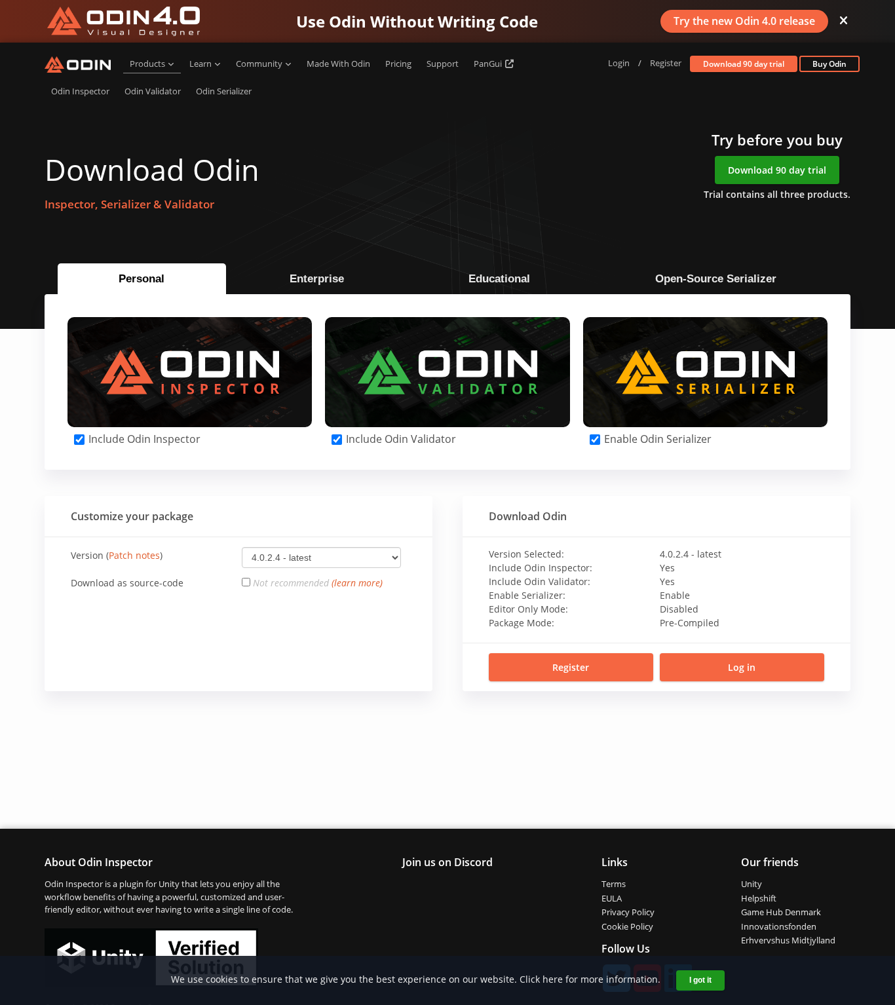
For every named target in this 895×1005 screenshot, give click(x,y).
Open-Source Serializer (715, 279)
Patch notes (134, 555)
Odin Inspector (80, 91)
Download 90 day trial (743, 63)
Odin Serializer (224, 91)
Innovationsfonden (778, 926)
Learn (200, 63)
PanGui (489, 63)
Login (619, 63)
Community (259, 63)
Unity (751, 884)
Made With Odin (338, 63)
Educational (499, 279)
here (553, 979)
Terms (613, 884)
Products (147, 63)
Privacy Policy (628, 912)
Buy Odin (829, 63)
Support (443, 63)
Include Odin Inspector (143, 439)
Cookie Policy (627, 926)
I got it (700, 980)
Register (665, 63)
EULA (611, 898)
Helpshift (758, 898)
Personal (141, 279)
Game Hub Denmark (781, 912)
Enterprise (317, 279)
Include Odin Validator (399, 439)
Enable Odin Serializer (656, 439)
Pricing (398, 63)
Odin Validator (152, 91)
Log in (741, 667)
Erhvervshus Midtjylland (788, 940)
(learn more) (357, 583)
